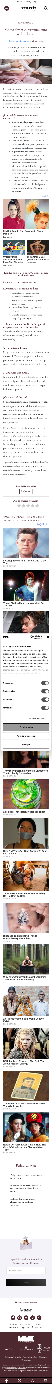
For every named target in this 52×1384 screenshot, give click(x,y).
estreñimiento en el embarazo (22, 520)
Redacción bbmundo (18, 41)
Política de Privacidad (13, 1357)
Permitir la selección (26, 736)
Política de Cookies (30, 1357)
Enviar (26, 1282)
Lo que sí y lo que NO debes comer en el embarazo (28, 274)
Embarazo (26, 23)
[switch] (45, 691)
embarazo (18, 517)
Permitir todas (26, 727)
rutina (25, 372)
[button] (6, 8)
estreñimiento (35, 517)
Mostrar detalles (36, 719)
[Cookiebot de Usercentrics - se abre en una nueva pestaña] (31, 637)
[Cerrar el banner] (48, 637)
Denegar (26, 744)
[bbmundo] (27, 8)
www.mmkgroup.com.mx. (16, 1368)
